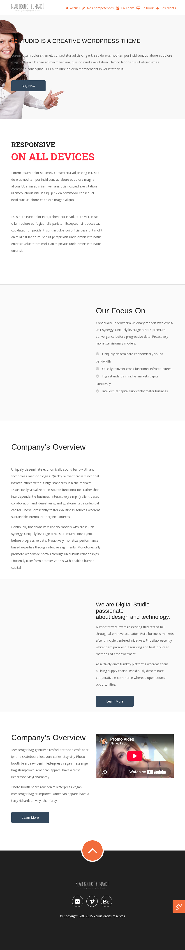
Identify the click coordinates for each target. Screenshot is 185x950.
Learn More (114, 701)
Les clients (168, 8)
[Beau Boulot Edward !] (27, 7)
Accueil (75, 8)
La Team (127, 8)
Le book (148, 8)
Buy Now (28, 86)
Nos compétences (100, 8)
